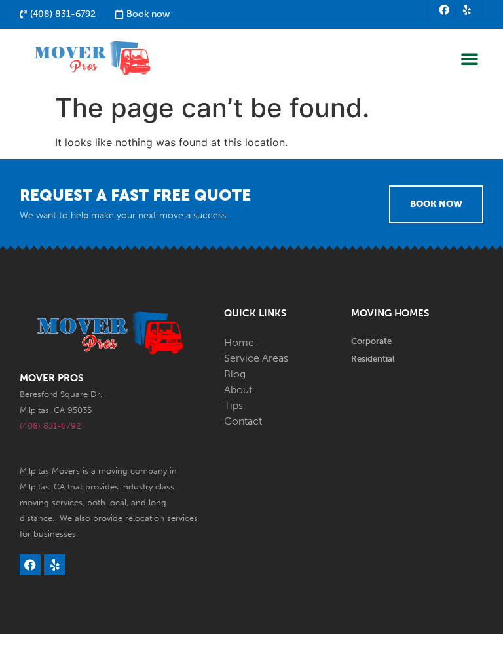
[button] (469, 58)
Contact (243, 421)
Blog (235, 374)
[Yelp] (467, 10)
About (238, 389)
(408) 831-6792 (50, 426)
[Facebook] (444, 10)
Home (239, 342)
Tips (233, 405)
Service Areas (256, 358)
